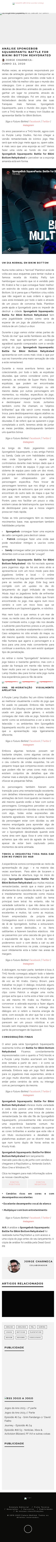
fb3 (32, 1327)
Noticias (21, 1332)
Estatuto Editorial (19, 1507)
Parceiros (29, 1509)
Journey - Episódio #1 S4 (18, 1425)
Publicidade (46, 1509)
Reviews (21, 1337)
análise (9, 1327)
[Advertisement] (28, 1373)
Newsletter (12, 1509)
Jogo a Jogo (23, 1398)
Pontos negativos (40, 1183)
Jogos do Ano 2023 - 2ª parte (20, 1408)
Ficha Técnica (41, 1507)
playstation (35, 1332)
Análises (22, 1327)
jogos (9, 1332)
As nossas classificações (30, 1511)
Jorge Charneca (19, 60)
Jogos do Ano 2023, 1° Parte (20, 1412)
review (9, 1337)
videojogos (35, 1337)
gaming (42, 1327)
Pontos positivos (14, 1183)
